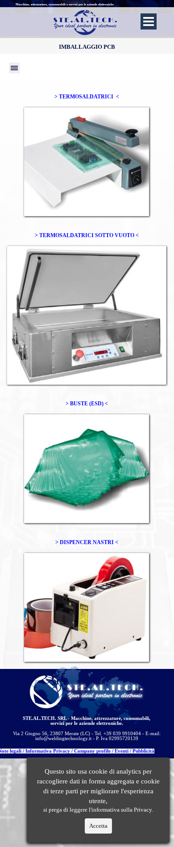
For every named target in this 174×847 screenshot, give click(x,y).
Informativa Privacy (47, 751)
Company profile (92, 751)
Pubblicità (143, 751)
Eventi (121, 751)
